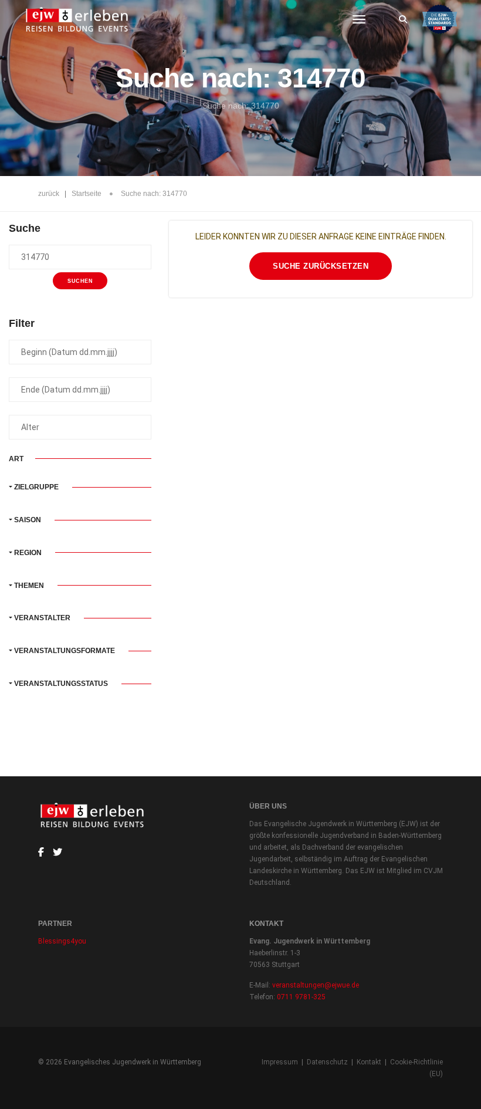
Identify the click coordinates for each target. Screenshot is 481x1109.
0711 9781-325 (301, 997)
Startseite (86, 194)
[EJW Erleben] (77, 19)
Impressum (280, 1062)
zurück (48, 194)
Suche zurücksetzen (320, 266)
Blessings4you (62, 941)
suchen (80, 281)
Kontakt (369, 1062)
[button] (80, 487)
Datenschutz (327, 1062)
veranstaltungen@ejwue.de (315, 985)
